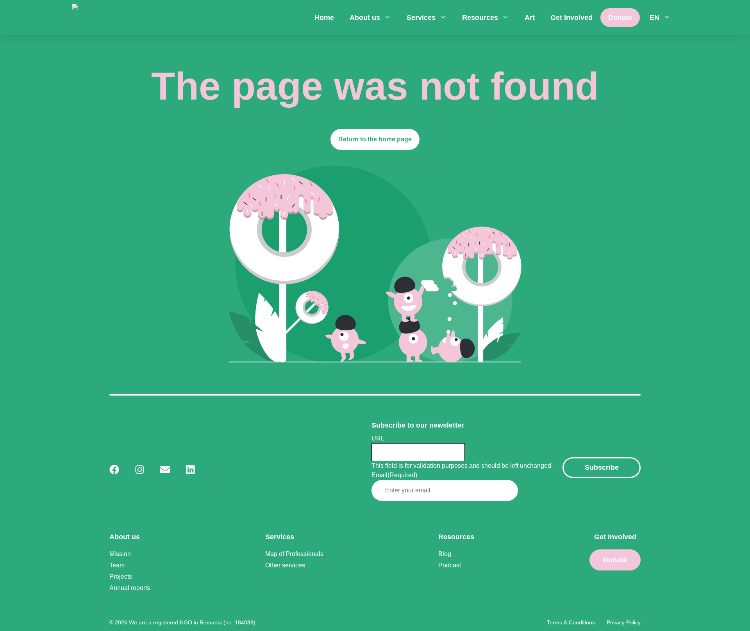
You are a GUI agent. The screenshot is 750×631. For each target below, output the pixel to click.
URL (377, 438)
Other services (285, 565)
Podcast (449, 565)
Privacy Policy (624, 622)
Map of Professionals (294, 554)
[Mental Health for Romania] (119, 17)
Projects (120, 576)
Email (394, 475)
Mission (120, 554)
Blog (444, 554)
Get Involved (571, 17)
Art (530, 17)
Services (421, 17)
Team (117, 565)
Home (324, 17)
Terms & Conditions (571, 622)
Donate (620, 17)
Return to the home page (375, 139)
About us (365, 17)
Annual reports (129, 588)
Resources (480, 17)
